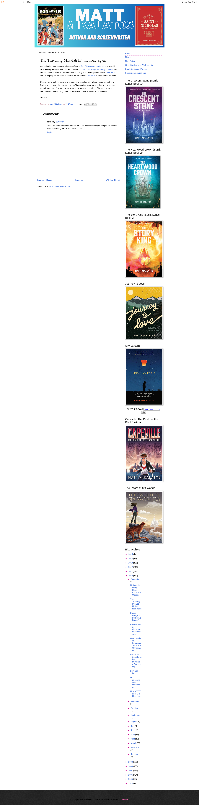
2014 (130, 559)
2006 (130, 775)
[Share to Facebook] (93, 104)
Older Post (113, 180)
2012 (130, 567)
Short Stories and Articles (136, 69)
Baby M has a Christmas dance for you (135, 629)
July (133, 726)
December (135, 579)
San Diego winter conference (93, 66)
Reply (49, 132)
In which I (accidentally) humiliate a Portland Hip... (135, 661)
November (135, 702)
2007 (130, 770)
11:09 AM (60, 122)
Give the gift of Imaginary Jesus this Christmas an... (135, 644)
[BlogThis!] (88, 104)
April (133, 739)
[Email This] (85, 104)
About (127, 53)
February (135, 747)
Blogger (125, 799)
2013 (130, 563)
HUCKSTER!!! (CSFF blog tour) (135, 693)
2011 (130, 571)
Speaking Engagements (135, 73)
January (134, 754)
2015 (130, 554)
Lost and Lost (134, 672)
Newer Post (44, 180)
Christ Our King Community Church (96, 69)
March (134, 743)
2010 (130, 576)
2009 (130, 762)
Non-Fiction (130, 61)
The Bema (110, 72)
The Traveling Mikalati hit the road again (135, 604)
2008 (130, 766)
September (136, 715)
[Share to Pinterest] (95, 104)
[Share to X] (90, 104)
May (133, 735)
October (134, 708)
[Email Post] (80, 104)
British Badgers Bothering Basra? (135, 616)
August (134, 722)
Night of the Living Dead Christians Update (135, 590)
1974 (130, 783)
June (133, 730)
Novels (128, 57)
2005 (130, 779)
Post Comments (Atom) (60, 186)
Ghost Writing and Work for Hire (139, 65)
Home (79, 180)
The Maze (91, 75)
